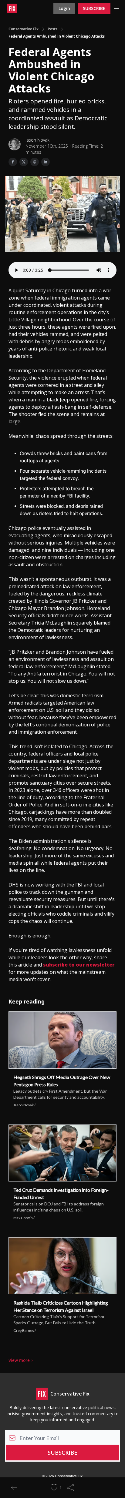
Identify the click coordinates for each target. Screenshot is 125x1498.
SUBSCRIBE (94, 8)
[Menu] (116, 7)
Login (64, 8)
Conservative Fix (23, 29)
